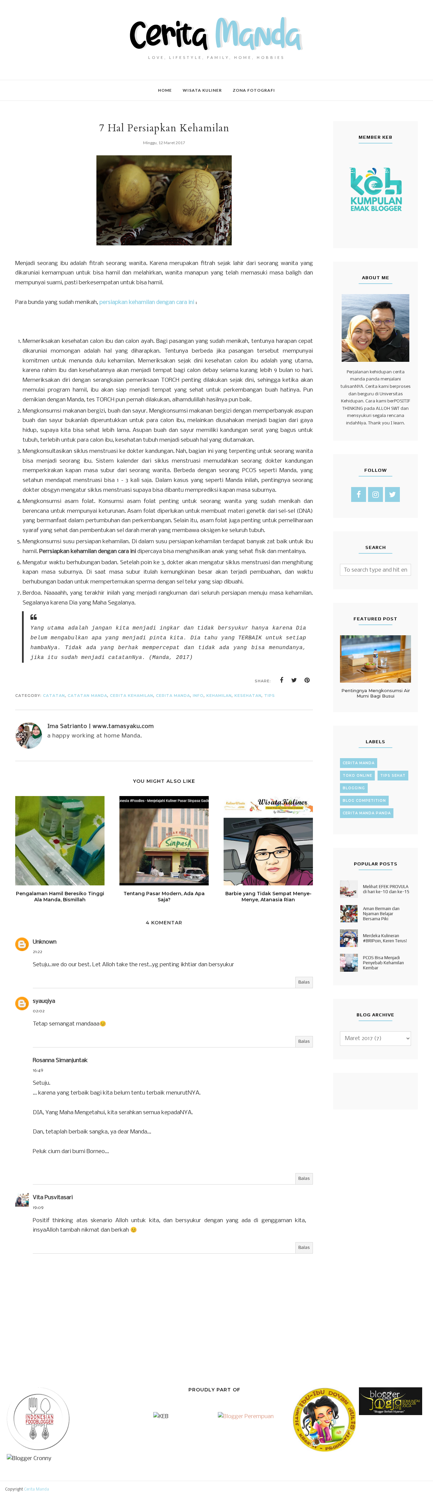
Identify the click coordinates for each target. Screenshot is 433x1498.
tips (269, 695)
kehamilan (219, 695)
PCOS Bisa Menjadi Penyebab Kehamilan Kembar (383, 962)
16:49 (38, 1070)
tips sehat (393, 775)
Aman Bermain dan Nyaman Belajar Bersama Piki (381, 913)
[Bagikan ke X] (294, 680)
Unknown (44, 942)
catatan (54, 695)
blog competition (364, 800)
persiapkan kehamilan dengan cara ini (146, 302)
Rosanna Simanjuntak (60, 1060)
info (198, 695)
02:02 (39, 1011)
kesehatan (247, 695)
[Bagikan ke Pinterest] (307, 680)
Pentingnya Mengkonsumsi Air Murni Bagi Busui (375, 693)
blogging (354, 788)
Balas (304, 982)
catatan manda (87, 695)
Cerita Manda (36, 1490)
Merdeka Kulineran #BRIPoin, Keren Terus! (385, 938)
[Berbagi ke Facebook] (281, 680)
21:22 (37, 952)
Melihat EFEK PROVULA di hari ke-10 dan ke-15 (386, 889)
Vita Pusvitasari (53, 1197)
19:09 (38, 1208)
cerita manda (173, 695)
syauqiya (44, 1001)
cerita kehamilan (131, 695)
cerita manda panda (367, 813)
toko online (357, 775)
